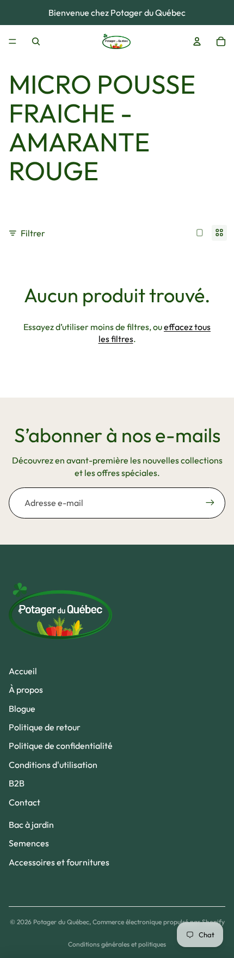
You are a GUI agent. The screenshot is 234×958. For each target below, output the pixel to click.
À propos (26, 689)
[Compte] (197, 41)
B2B (16, 783)
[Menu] (12, 41)
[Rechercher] (36, 41)
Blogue (22, 708)
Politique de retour (45, 727)
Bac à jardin (31, 824)
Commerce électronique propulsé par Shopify (159, 922)
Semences (29, 843)
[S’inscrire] (210, 502)
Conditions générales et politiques (117, 944)
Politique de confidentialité (61, 745)
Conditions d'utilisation (53, 764)
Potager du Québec (61, 922)
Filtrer (33, 233)
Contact (24, 802)
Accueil (23, 671)
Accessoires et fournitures (59, 862)
